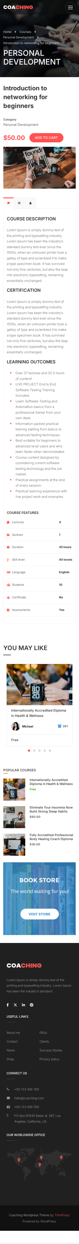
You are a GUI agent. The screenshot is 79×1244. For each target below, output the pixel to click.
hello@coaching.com (29, 1098)
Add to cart (46, 138)
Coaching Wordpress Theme (29, 1215)
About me (13, 1032)
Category (9, 119)
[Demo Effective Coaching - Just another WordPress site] (18, 7)
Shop (10, 1059)
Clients (44, 1041)
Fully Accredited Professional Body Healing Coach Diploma (51, 837)
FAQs (43, 1032)
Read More (39, 684)
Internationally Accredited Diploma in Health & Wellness (38, 713)
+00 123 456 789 (26, 1089)
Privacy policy (49, 1059)
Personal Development (18, 37)
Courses (25, 31)
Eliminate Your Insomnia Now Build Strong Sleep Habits (51, 809)
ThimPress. (62, 1215)
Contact (12, 1041)
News (11, 1050)
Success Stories (51, 1050)
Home (7, 31)
